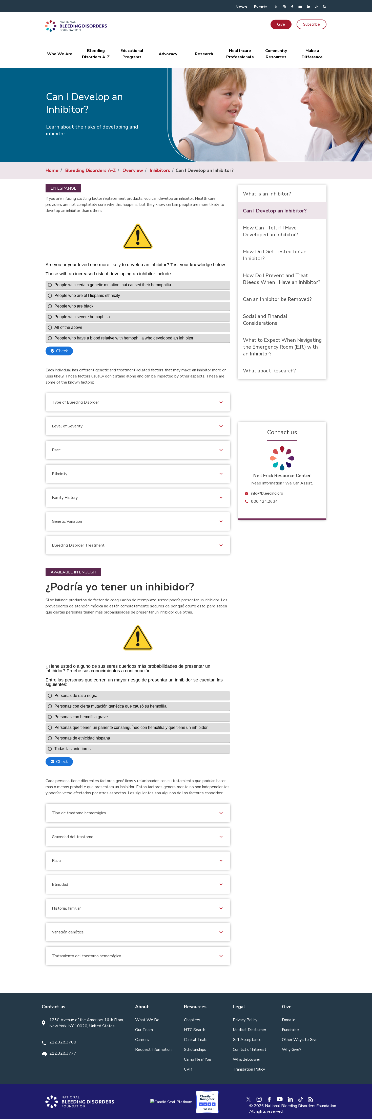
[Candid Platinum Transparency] (171, 1102)
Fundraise (290, 1030)
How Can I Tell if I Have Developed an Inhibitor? (270, 231)
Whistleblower (246, 1059)
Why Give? (291, 1049)
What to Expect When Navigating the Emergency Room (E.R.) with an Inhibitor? (282, 347)
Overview (132, 170)
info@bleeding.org (267, 493)
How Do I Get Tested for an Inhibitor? (274, 255)
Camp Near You (197, 1059)
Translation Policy (249, 1069)
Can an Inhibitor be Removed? (277, 299)
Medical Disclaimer (249, 1030)
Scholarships (195, 1049)
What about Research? (269, 370)
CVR (188, 1069)
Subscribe (311, 24)
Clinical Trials (196, 1039)
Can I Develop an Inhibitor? (275, 210)
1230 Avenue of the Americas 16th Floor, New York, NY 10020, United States (86, 1023)
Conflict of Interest (249, 1049)
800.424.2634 (264, 501)
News (241, 7)
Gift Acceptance (247, 1039)
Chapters (192, 1020)
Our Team (144, 1030)
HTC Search (194, 1030)
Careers (142, 1039)
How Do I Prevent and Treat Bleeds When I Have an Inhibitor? (281, 279)
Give (281, 24)
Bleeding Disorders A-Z (90, 170)
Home (52, 170)
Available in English (73, 572)
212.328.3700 (62, 1042)
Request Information (153, 1049)
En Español (63, 188)
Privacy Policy (245, 1020)
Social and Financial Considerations (265, 320)
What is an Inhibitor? (267, 193)
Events (260, 7)
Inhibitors (160, 170)
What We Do (147, 1020)
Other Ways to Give (300, 1039)
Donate (288, 1020)
